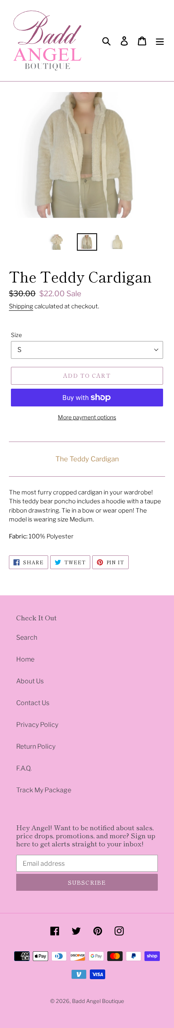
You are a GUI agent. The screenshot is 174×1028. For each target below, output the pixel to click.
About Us (30, 681)
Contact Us (32, 703)
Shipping (21, 306)
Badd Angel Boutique (98, 1001)
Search (26, 637)
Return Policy (35, 746)
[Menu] (160, 40)
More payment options (87, 417)
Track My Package (43, 790)
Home (25, 659)
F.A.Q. (24, 768)
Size (16, 334)
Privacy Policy (37, 725)
